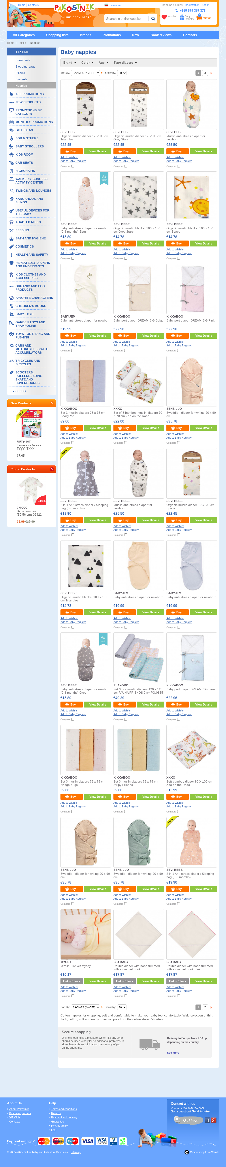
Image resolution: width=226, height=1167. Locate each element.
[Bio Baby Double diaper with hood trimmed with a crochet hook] (138, 934)
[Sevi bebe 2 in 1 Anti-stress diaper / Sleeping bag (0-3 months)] (85, 473)
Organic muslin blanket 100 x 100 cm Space (189, 230)
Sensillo (174, 408)
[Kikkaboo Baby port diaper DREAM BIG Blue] (191, 657)
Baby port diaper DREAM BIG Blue (190, 689)
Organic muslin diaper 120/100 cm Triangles (84, 137)
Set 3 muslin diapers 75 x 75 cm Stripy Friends (135, 783)
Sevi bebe (68, 132)
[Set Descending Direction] (102, 73)
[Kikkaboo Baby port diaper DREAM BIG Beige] (138, 289)
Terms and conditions (64, 1109)
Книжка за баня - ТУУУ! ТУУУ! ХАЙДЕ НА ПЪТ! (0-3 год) (31, 450)
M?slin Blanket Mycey (75, 966)
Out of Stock (71, 981)
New (135, 35)
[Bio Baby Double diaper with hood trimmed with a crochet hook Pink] (191, 934)
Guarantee (57, 1121)
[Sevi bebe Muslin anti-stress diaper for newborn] (191, 104)
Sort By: (65, 72)
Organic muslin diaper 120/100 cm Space (190, 506)
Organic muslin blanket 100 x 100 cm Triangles (83, 598)
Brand (67, 62)
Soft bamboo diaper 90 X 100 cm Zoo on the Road (189, 783)
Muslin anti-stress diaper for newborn (185, 137)
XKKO (117, 408)
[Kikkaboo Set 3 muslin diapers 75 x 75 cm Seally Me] (85, 381)
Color (85, 62)
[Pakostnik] (74, 10)
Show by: (110, 72)
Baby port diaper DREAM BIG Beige (138, 320)
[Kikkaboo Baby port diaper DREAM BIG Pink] (191, 289)
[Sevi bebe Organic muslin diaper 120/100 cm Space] (191, 473)
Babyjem (67, 316)
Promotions (112, 35)
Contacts (33, 5)
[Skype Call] (188, 1121)
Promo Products (23, 469)
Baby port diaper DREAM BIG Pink (190, 320)
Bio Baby (120, 962)
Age (102, 62)
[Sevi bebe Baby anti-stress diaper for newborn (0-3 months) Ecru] (85, 196)
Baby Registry (189, 17)
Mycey (65, 962)
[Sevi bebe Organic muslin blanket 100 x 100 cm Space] (191, 196)
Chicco (22, 507)
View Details (97, 151)
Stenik (215, 1152)
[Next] (211, 72)
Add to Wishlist (69, 157)
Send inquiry (201, 1111)
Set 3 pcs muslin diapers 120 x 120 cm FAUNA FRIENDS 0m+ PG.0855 (138, 691)
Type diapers (123, 62)
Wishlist (172, 16)
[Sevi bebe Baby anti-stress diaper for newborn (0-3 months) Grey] (85, 657)
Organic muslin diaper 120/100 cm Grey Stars (137, 137)
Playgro (120, 685)
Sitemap (76, 1152)
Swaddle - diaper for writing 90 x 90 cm (191, 414)
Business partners (20, 1113)
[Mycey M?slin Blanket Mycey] (85, 934)
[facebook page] (207, 1120)
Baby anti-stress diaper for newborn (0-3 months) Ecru (85, 230)
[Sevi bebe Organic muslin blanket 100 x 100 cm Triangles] (85, 565)
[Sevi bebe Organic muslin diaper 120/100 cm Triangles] (85, 104)
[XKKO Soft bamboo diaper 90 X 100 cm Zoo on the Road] (191, 750)
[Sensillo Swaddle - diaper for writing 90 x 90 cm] (191, 381)
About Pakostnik (19, 1109)
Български (115, 5)
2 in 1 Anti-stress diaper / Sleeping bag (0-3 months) (84, 506)
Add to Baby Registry (73, 161)
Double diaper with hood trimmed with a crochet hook (136, 967)
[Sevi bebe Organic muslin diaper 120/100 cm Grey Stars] (138, 104)
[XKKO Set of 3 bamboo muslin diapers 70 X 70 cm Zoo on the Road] (138, 381)
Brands (85, 35)
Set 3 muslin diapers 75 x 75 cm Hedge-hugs (82, 783)
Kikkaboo (121, 316)
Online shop (197, 1152)
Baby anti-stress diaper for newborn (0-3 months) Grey (85, 691)
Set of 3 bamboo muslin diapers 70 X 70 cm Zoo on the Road (137, 414)
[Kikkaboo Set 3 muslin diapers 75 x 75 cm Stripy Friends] (138, 750)
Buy (73, 151)
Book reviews (161, 35)
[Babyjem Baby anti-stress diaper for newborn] (85, 289)
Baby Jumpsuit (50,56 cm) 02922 (29, 512)
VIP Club (14, 1117)
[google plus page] (214, 1120)
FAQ (53, 1130)
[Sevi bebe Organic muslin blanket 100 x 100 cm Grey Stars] (138, 196)
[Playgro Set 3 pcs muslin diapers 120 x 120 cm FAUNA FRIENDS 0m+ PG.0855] (138, 657)
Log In (205, 5)
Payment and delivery (64, 1117)
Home (21, 5)
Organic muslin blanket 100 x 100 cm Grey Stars (136, 230)
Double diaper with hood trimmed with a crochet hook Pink (189, 967)
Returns (56, 1113)
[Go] (153, 18)
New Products (21, 403)
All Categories (24, 35)
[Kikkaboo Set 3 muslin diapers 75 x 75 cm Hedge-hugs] (85, 750)
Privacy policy (59, 1125)
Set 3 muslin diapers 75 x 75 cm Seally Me (82, 414)
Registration (192, 5)
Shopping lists (57, 35)
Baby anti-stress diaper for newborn (85, 320)
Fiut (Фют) (24, 441)
